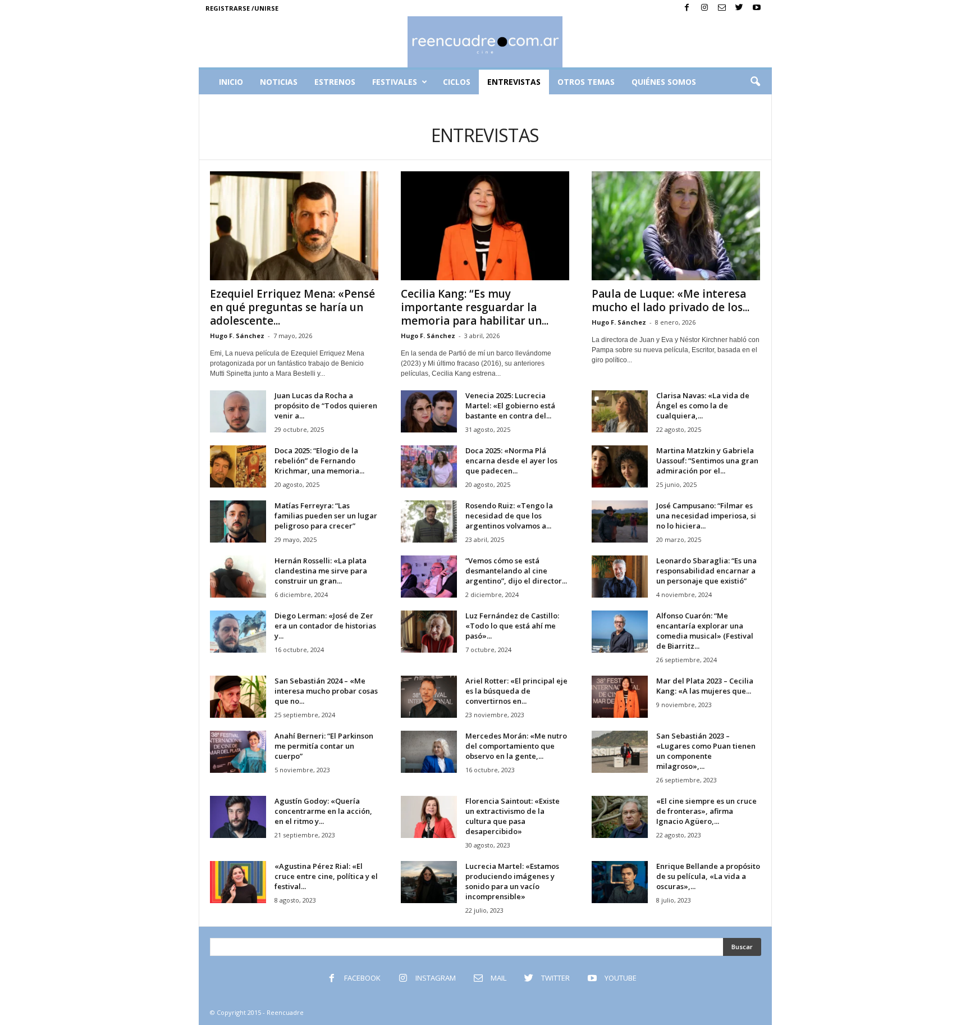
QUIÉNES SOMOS (664, 81)
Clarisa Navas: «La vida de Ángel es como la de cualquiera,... (702, 405)
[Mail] (722, 8)
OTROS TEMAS (586, 81)
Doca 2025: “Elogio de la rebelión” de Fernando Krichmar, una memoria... (319, 460)
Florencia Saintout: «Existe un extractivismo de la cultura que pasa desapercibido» (512, 816)
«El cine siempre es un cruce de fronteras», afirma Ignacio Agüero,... (706, 811)
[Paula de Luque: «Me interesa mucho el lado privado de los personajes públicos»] (676, 225)
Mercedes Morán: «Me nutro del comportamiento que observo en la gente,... (516, 746)
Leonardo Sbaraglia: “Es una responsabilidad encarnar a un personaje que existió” (706, 570)
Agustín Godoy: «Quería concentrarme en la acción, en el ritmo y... (323, 811)
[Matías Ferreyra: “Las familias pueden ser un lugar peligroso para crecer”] (238, 521)
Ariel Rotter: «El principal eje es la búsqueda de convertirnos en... (516, 691)
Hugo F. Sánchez (237, 335)
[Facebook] (687, 8)
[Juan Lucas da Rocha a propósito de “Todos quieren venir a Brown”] (238, 411)
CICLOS (456, 81)
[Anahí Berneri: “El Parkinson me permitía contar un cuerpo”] (238, 752)
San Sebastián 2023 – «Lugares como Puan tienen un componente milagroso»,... (706, 751)
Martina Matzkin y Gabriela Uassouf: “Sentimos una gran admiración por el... (707, 460)
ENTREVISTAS (514, 81)
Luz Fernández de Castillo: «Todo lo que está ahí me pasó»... (512, 626)
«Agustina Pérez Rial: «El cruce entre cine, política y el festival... (326, 876)
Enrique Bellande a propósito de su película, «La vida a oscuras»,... (708, 876)
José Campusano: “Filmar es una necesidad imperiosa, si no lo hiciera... (706, 515)
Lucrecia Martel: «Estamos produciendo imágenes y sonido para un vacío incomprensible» (512, 881)
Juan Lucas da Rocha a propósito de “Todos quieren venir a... (325, 405)
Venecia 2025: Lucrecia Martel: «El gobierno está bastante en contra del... (510, 405)
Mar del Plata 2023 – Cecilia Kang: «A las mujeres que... (704, 686)
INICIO (231, 81)
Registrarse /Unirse (241, 8)
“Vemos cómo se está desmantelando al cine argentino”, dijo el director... (516, 570)
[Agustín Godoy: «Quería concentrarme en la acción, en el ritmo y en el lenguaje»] (238, 817)
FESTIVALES (394, 81)
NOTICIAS (279, 81)
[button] (755, 82)
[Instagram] (704, 8)
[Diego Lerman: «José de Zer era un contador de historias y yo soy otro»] (238, 632)
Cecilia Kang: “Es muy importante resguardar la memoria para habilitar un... (474, 307)
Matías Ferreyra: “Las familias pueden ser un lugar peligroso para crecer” (325, 515)
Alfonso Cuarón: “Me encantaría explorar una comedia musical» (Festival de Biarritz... (704, 631)
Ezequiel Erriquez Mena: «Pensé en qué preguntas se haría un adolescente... (292, 307)
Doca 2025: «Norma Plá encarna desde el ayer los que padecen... (511, 460)
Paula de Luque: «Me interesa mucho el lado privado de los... (670, 300)
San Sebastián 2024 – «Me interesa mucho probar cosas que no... (326, 691)
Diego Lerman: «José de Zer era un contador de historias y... (325, 626)
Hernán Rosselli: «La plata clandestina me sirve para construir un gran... (320, 570)
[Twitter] (739, 8)
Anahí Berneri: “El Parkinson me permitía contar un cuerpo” (323, 746)
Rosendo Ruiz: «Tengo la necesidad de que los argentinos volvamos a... (509, 515)
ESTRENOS (334, 81)
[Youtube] (756, 8)
